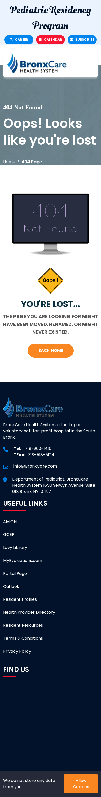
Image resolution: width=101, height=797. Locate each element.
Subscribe (84, 39)
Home (9, 162)
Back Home (50, 351)
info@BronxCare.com (35, 466)
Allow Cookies (81, 784)
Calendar (52, 39)
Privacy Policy (17, 651)
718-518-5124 (41, 455)
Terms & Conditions (23, 638)
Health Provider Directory (29, 612)
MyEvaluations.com (22, 560)
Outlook (11, 586)
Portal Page (15, 573)
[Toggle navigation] (87, 63)
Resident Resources (23, 625)
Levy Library (15, 548)
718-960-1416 (38, 449)
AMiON (10, 522)
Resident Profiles (20, 599)
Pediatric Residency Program (50, 18)
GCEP (9, 535)
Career (21, 39)
